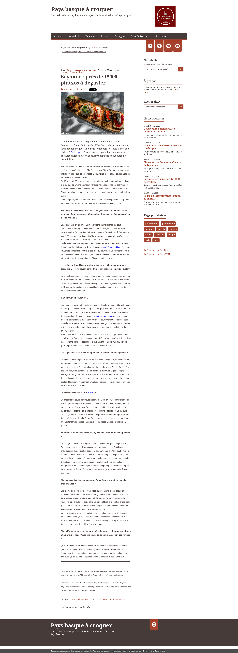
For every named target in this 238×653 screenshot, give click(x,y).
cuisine (148, 234)
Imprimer (69, 89)
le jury (90, 393)
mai (117, 599)
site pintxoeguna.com (103, 316)
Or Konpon (76, 152)
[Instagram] (168, 46)
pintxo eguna (101, 599)
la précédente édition (111, 247)
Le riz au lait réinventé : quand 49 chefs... (162, 197)
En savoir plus (160, 651)
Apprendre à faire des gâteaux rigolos (77, 47)
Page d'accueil (102, 47)
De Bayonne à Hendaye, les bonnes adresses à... (159, 130)
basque (171, 234)
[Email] (177, 46)
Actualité (73, 36)
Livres (105, 36)
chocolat (161, 229)
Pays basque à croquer (82, 9)
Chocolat (90, 36)
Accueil (58, 36)
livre (156, 240)
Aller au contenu (9, 2)
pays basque (168, 223)
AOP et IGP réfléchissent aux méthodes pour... (163, 147)
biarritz (173, 229)
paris (147, 240)
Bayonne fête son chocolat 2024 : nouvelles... (162, 180)
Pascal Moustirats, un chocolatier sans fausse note (84, 51)
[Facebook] (150, 46)
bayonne (111, 599)
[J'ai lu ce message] (236, 651)
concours (123, 599)
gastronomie (151, 223)
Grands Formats (140, 36)
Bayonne (84, 599)
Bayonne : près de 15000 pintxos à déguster (89, 79)
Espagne (120, 36)
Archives (161, 36)
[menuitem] (58, 36)
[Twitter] (159, 46)
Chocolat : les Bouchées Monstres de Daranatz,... (163, 164)
